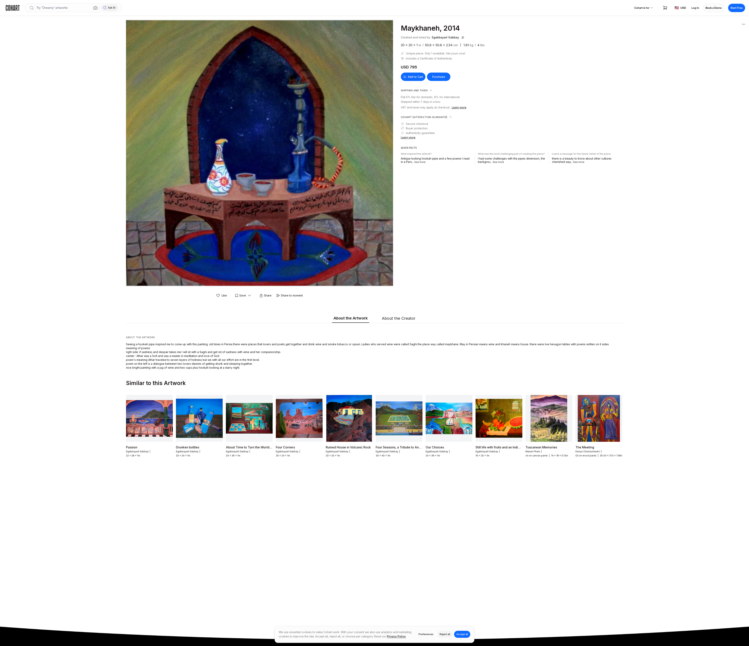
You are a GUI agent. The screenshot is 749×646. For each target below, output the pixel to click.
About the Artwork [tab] (351, 318)
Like (224, 295)
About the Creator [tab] (398, 318)
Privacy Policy (396, 636)
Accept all (462, 634)
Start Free (736, 8)
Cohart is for (641, 8)
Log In (695, 8)
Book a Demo (714, 8)
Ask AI (111, 8)
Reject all (445, 634)
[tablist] (374, 318)
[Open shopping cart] (665, 8)
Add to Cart (415, 76)
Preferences (426, 634)
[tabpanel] (374, 347)
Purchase (438, 76)
